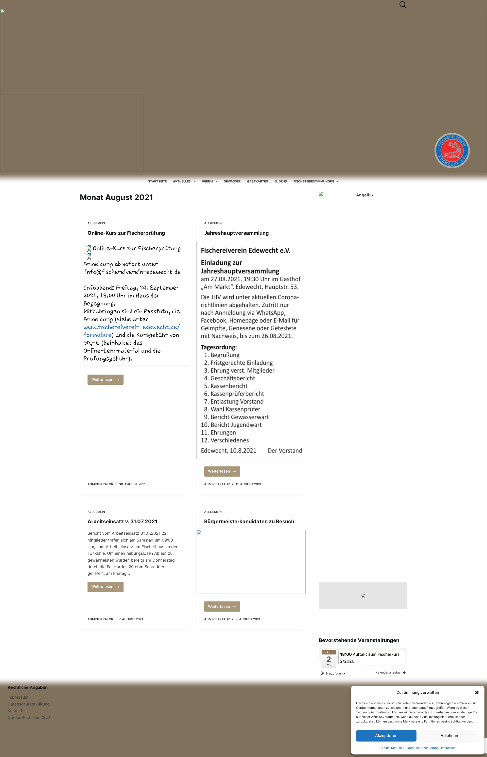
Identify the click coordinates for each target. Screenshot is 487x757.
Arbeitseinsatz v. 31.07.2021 (123, 521)
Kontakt (15, 710)
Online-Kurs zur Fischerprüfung (126, 233)
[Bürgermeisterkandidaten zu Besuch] (251, 562)
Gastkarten (257, 181)
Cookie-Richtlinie (391, 748)
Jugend (280, 181)
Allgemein (96, 223)
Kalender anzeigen (389, 672)
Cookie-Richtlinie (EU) (29, 717)
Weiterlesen (107, 381)
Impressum (448, 748)
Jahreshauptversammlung (236, 233)
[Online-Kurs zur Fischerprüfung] (134, 304)
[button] (476, 692)
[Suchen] (402, 4)
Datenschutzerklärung (423, 748)
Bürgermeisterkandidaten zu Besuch (249, 521)
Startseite (157, 181)
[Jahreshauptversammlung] (251, 350)
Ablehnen (449, 735)
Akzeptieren (386, 735)
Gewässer (232, 181)
